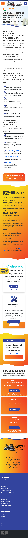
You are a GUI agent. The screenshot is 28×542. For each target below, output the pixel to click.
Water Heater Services (12, 156)
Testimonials (4, 518)
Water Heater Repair (6, 494)
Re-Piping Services (5, 481)
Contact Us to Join (14, 321)
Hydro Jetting (4, 510)
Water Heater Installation (7, 497)
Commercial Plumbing (6, 490)
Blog (2, 525)
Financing (3, 516)
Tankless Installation (5, 503)
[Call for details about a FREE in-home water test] (4, 271)
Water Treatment (5, 488)
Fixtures (3, 484)
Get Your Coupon (14, 390)
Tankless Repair (4, 499)
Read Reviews (11, 10)
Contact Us (14, 289)
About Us (3, 514)
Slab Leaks (3, 486)
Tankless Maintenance (6, 501)
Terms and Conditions (14, 455)
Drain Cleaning (10, 162)
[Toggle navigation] (3, 3)
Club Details (14, 324)
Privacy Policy (14, 452)
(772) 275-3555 (14, 353)
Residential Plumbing (11, 134)
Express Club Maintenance (7, 521)
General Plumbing (5, 479)
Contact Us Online (14, 357)
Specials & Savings (5, 523)
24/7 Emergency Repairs (13, 150)
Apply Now (14, 286)
